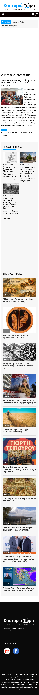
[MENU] (36, 14)
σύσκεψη (4, 135)
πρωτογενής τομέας (26, 132)
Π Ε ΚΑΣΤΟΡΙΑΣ (14, 132)
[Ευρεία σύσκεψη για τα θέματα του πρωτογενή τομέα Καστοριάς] (12, 89)
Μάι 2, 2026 (25, 164)
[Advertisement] (19, 48)
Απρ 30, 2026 (9, 195)
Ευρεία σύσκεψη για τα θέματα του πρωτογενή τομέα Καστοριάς (18, 81)
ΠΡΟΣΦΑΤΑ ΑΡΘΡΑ (12, 147)
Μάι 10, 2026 (9, 164)
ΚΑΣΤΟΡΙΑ (6, 132)
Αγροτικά (4, 130)
